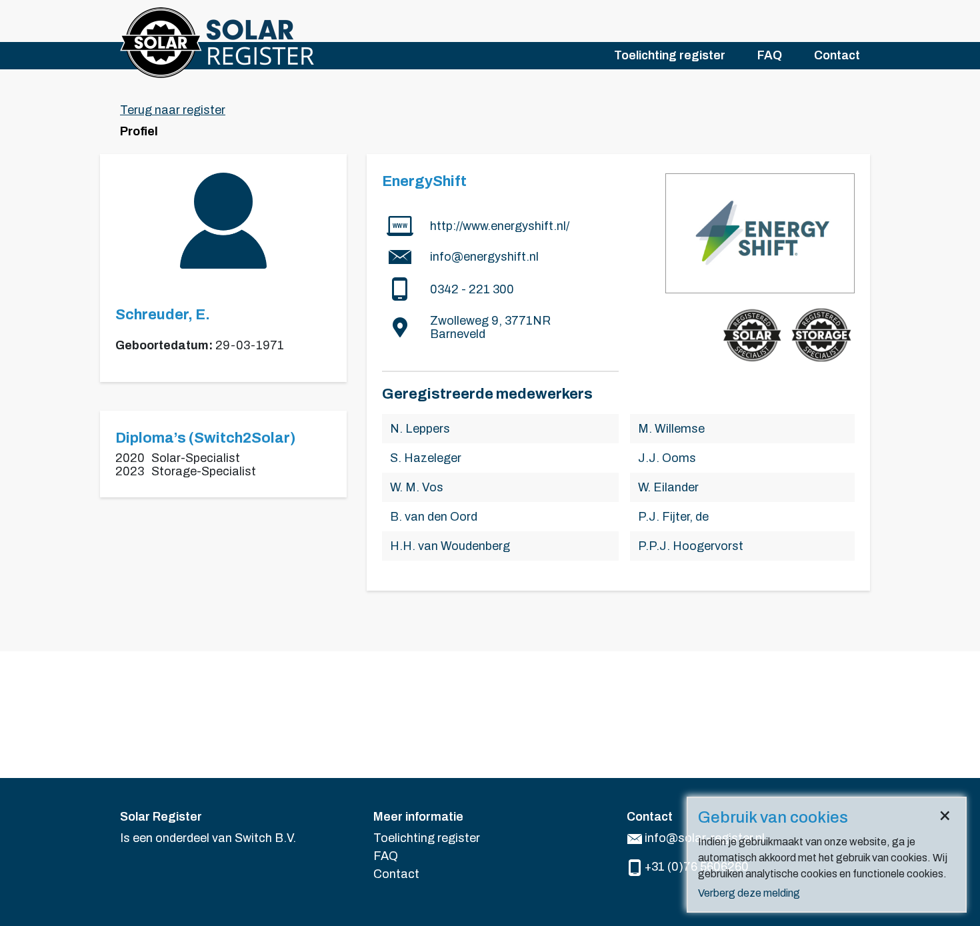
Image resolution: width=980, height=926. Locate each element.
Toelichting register (669, 55)
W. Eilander (668, 487)
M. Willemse (671, 428)
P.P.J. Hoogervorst (690, 546)
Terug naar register (172, 110)
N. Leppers (420, 428)
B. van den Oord (433, 516)
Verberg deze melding (749, 893)
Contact (837, 55)
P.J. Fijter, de (673, 516)
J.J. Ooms (667, 458)
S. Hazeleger (425, 458)
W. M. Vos (416, 487)
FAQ (769, 55)
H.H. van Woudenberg (450, 546)
